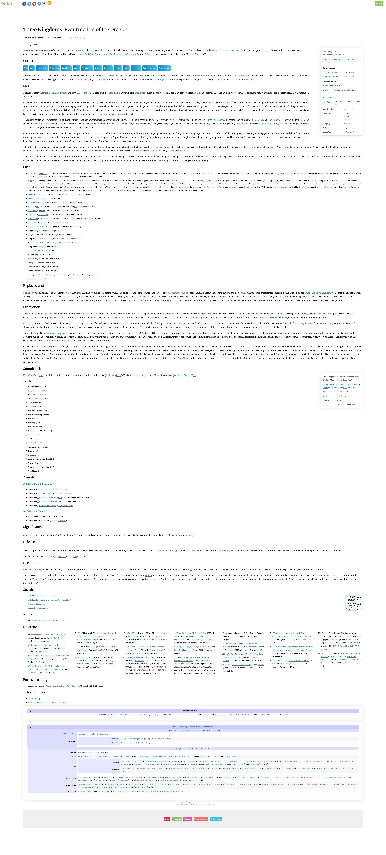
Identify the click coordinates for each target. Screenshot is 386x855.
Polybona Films (59, 317)
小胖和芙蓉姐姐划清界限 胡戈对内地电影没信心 (242, 644)
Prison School (344, 761)
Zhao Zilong (82, 79)
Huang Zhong (273, 120)
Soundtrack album (330, 385)
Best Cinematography (46, 489)
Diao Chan (115, 757)
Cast (32, 68)
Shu (173, 120)
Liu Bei (196, 93)
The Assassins (204, 757)
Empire (261, 664)
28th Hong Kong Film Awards (37, 484)
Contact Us (176, 819)
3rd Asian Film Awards (34, 511)
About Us (187, 819)
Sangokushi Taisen (84, 780)
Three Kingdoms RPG (303, 768)
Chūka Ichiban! (176, 761)
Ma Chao (259, 120)
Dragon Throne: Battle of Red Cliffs (336, 777)
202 (332, 643)
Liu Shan (27, 110)
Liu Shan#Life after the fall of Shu (45, 621)
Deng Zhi (40, 202)
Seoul (99, 550)
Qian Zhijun (28, 293)
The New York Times (54, 638)
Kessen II (316, 777)
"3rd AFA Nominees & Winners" (285, 660)
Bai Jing (31, 251)
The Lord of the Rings (303, 323)
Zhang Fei (227, 102)
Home (166, 819)
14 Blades (206, 715)
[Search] (49, 3)
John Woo (217, 79)
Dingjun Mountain (84, 757)
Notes (126, 68)
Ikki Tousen (190, 761)
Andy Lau (89, 54)
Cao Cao (114, 102)
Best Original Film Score (46, 505)
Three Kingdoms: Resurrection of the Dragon (48, 635)
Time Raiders (249, 715)
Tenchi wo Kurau (96, 784)
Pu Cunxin (32, 214)
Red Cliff (249, 79)
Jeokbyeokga (82, 752)
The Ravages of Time (256, 764)
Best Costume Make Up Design (49, 497)
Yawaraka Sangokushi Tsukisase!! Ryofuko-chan (244, 761)
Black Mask (98, 715)
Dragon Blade (235, 715)
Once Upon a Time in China (184, 375)
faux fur (48, 184)
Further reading (149, 68)
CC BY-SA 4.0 (192, 803)
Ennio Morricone (113, 375)
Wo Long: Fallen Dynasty (191, 780)
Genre (325, 396)
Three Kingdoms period (205, 730)
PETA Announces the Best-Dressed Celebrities (146, 647)
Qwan (219, 784)
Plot (25, 68)
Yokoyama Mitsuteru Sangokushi (131, 761)
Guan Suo (132, 743)
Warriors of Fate (124, 777)
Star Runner (145, 715)
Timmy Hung (33, 259)
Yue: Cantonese (329, 97)
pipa (228, 181)
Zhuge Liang (43, 124)
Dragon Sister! (231, 784)
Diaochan (124, 743)
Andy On (135, 54)
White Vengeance (220, 715)
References (136, 68)
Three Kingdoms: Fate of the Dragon (297, 777)
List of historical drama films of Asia (42, 596)
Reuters (79, 660)
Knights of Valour (229, 777)
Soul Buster (124, 764)
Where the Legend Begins (253, 768)
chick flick (216, 184)
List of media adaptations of (51, 600)
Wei (122, 124)
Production (54, 68)
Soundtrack (66, 68)
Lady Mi (39, 251)
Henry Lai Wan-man (349, 385)
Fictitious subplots (68, 734)
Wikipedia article (202, 801)
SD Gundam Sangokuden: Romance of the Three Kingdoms (280, 784)
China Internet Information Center (201, 640)
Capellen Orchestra (331, 387)
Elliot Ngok (32, 210)
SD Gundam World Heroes (172, 764)
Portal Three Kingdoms (85, 791)
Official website (34, 698)
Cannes (283, 317)
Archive (211, 647)
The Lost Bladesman (188, 757)
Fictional (115, 743)
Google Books (352, 643)
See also (118, 68)
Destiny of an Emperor (248, 777)
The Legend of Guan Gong (231, 768)
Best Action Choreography (47, 501)
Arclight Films (113, 317)
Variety (143, 76)
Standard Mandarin (331, 86)
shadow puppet (107, 114)
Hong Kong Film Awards (296, 650)
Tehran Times (356, 660)
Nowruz (76, 556)
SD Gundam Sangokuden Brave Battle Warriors (320, 761)
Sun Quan (161, 739)
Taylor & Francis (352, 640)
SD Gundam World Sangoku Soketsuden (146, 764)
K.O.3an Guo (271, 768)
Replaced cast (42, 68)
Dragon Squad (159, 715)
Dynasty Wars (108, 777)
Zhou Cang (146, 743)
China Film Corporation (183, 650)
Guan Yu (47, 106)
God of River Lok (126, 768)
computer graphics (56, 333)
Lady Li (138, 743)
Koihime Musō (100, 780)
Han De (41, 137)
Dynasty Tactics (171, 777)
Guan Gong (214, 768)
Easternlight (199, 317)
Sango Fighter (139, 777)
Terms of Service (201, 819)
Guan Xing (240, 124)
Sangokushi (82, 784)
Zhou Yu (168, 739)
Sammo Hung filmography (38, 608)
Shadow (217, 757)
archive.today (345, 660)
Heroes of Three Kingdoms (119, 780)
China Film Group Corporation (318, 293)
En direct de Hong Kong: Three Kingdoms (63, 686)
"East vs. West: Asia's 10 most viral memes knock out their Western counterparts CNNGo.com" (193, 660)
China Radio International (176, 293)
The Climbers (263, 715)
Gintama (202, 761)
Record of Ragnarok (192, 764)
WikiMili (6, 3)
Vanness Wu (124, 54)
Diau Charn (127, 757)
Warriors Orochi (208, 777)
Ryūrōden (149, 784)
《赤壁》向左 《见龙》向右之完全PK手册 (191, 647)
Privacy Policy (216, 819)
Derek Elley (28, 569)
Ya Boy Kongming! (238, 764)
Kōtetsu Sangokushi (217, 761)
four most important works (203, 76)
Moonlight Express (113, 715)
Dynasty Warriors (230, 757)
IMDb (64, 703)
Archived (31, 648)
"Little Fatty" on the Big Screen (188, 633)
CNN (68, 300)
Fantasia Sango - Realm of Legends (215, 764)
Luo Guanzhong (180, 727)
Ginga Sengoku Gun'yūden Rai (156, 761)
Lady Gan (43, 247)
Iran (50, 556)
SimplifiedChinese (330, 77)
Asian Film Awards (305, 660)
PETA (127, 653)
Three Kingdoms (160, 79)
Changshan (139, 93)
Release (98, 68)
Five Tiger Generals (216, 120)
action (75, 50)
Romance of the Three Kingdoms (224, 50)
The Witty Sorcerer (101, 757)
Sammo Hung (101, 54)
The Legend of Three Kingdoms (270, 777)
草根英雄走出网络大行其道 (137, 657)
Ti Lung (148, 54)
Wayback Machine (84, 640)
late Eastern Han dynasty (55, 93)
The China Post (89, 660)
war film (82, 50)
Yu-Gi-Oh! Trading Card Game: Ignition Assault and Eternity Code (162, 791)
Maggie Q (113, 54)
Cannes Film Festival (267, 317)
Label (325, 405)
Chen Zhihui (33, 218)
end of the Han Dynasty (183, 730)
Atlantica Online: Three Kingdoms (144, 780)
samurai (148, 575)
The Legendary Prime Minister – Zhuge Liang (151, 768)
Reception (108, 68)
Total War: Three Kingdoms (169, 780)
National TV (60, 556)
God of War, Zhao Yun (333, 768)
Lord (254, 784)
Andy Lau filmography (36, 604)
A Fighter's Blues (130, 715)
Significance (87, 68)
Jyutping (326, 101)
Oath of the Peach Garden (86, 734)
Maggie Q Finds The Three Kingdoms (242, 664)
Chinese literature (240, 76)
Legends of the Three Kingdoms (126, 791)
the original (288, 664)
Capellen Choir (349, 387)
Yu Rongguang (34, 227)
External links (164, 68)
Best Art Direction (44, 493)
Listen (379, 3)
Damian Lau (32, 222)
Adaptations (181, 749)
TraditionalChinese (331, 72)
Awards (76, 68)
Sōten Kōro (269, 761)
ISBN (335, 646)
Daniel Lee (102, 50)
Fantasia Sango (192, 777)
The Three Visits (102, 734)
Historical (114, 739)
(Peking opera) (96, 752)
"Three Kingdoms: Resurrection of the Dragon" (47, 645)
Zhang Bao (266, 124)
